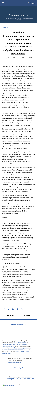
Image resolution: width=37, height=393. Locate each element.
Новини (5, 27)
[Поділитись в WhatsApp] (17, 309)
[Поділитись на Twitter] (8, 309)
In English (20, 368)
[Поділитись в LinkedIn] (13, 309)
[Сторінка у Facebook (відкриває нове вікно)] (15, 372)
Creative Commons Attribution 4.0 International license (20, 379)
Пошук (32, 3)
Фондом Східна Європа (20, 342)
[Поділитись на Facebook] (4, 309)
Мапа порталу (17, 325)
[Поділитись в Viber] (22, 309)
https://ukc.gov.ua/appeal (14, 362)
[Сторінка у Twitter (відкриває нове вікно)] (18, 372)
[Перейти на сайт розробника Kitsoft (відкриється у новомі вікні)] (9, 385)
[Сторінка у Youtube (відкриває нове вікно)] (22, 372)
